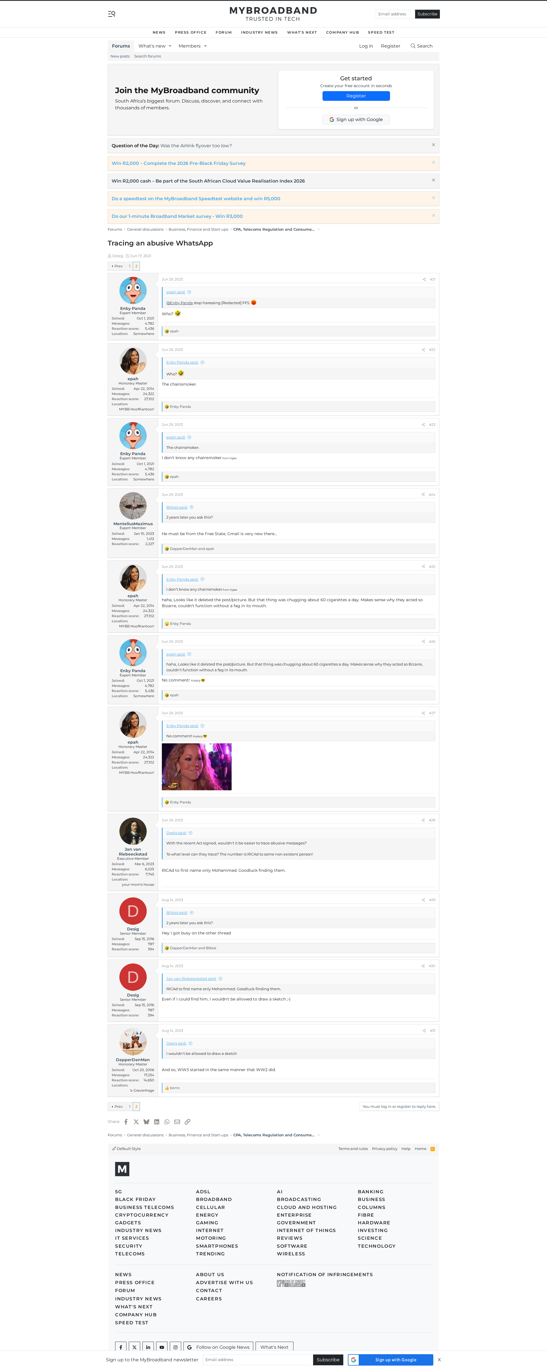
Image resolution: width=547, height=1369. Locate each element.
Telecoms (130, 1254)
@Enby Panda (179, 302)
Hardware (374, 1222)
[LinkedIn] (148, 1347)
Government (296, 1222)
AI (280, 1191)
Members (190, 46)
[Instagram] (175, 1347)
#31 (432, 1030)
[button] (170, 46)
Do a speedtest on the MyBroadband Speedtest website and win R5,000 (196, 198)
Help (406, 1148)
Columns (371, 1207)
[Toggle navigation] (111, 13)
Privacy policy (384, 1148)
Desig (117, 255)
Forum (224, 32)
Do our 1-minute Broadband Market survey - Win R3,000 (177, 216)
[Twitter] (134, 1347)
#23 (432, 424)
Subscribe (427, 14)
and (192, 549)
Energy (207, 1215)
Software (292, 1246)
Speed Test (381, 32)
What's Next (302, 32)
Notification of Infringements (325, 1274)
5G (118, 1191)
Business (371, 1199)
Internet (210, 1230)
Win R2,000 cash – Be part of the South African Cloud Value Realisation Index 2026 (208, 181)
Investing (373, 1230)
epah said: (175, 292)
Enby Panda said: (182, 362)
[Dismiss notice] (432, 145)
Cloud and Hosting (307, 1207)
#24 (432, 494)
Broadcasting (299, 1199)
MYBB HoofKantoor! (136, 409)
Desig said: (176, 832)
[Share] (424, 279)
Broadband (214, 1199)
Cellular (210, 1207)
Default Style (128, 1148)
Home (420, 1148)
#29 (432, 900)
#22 (432, 349)
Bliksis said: (177, 507)
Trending (210, 1254)
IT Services (132, 1238)
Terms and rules (353, 1148)
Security (129, 1246)
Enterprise (294, 1215)
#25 (432, 566)
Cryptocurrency (142, 1215)
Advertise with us (224, 1282)
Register (356, 96)
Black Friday (135, 1199)
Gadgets (128, 1222)
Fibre (366, 1215)
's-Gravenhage (142, 1090)
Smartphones (217, 1246)
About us (210, 1274)
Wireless (291, 1254)
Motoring (211, 1238)
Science (370, 1238)
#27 (432, 713)
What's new (152, 46)
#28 (432, 820)
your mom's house (138, 884)
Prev (119, 266)
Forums (121, 46)
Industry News (259, 32)
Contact (209, 1290)
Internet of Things (306, 1230)
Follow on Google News (223, 1347)
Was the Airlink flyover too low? (196, 145)
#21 (432, 279)
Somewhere (143, 333)
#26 (432, 641)
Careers (209, 1299)
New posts (120, 56)
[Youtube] (162, 1347)
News (159, 32)
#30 (432, 966)
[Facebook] (120, 1347)
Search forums (147, 56)
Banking (370, 1191)
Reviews (290, 1238)
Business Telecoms (144, 1207)
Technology (377, 1246)
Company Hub (342, 32)
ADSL (203, 1191)
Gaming (207, 1222)
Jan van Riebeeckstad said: (191, 978)
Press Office (191, 32)
